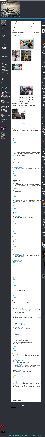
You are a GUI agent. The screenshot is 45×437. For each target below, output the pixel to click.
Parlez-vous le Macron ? (4, 61)
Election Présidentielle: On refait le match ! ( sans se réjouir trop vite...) (5, 110)
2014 (1, 82)
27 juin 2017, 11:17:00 (21, 327)
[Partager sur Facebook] (23, 123)
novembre (3, 36)
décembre (3, 35)
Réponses (15, 138)
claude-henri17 (15, 167)
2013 (1, 83)
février (2, 78)
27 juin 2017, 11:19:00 (21, 360)
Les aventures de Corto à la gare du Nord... (6, 114)
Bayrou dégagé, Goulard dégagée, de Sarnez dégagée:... (5, 54)
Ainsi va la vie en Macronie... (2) (5, 73)
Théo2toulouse (15, 260)
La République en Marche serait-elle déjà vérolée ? (5, 74)
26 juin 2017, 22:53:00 (17, 270)
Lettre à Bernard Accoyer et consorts (4, 49)
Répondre (15, 142)
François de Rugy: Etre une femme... (4, 43)
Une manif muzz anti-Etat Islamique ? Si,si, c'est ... (5, 70)
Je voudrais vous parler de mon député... (5, 55)
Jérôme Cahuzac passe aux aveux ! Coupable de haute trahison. (5, 96)
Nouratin (44, 136)
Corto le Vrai (16, 162)
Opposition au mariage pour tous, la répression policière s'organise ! (5, 118)
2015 (1, 81)
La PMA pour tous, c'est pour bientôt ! (4, 44)
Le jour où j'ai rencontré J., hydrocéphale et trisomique (5, 102)
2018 (1, 33)
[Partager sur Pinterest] (24, 123)
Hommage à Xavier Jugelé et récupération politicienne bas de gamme (6, 106)
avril (2, 76)
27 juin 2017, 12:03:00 (21, 364)
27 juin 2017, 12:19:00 (18, 370)
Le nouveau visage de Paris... (4, 48)
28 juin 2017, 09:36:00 (17, 381)
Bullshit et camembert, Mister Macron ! (4, 72)
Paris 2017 (19, 124)
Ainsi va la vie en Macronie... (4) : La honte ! (5, 42)
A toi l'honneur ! (5, 2)
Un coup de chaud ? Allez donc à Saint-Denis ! (5, 51)
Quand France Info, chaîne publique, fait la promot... (4, 47)
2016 (1, 80)
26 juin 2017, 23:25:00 (21, 162)
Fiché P (43, 210)
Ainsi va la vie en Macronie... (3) (5, 60)
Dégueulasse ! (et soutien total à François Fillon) (5, 99)
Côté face (43, 36)
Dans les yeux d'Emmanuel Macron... (4, 59)
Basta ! (43, 74)
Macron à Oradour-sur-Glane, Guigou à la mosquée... (4, 64)
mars (2, 77)
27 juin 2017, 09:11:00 (20, 316)
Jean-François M (15, 316)
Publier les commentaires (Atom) (28, 405)
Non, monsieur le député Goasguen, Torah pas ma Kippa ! (5, 121)
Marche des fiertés (16, 124)
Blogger (40, 435)
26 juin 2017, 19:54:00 (19, 167)
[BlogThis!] (22, 123)
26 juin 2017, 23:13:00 (21, 254)
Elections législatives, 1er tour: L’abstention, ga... (4, 63)
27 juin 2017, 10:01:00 (17, 338)
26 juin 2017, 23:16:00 (21, 216)
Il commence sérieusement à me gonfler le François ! (6, 92)
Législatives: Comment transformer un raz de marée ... (5, 69)
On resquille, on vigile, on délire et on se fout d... (5, 66)
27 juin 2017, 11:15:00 (21, 308)
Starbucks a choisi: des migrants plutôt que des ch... (5, 52)
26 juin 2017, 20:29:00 (20, 183)
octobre (2, 37)
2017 (1, 34)
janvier (2, 79)
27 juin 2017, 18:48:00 (21, 376)
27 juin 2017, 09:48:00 (20, 323)
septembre (3, 38)
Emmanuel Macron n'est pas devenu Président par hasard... (6, 88)
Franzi (14, 338)
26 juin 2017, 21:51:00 (19, 260)
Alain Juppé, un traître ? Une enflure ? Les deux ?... (4, 67)
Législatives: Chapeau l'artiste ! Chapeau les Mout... (5, 56)
